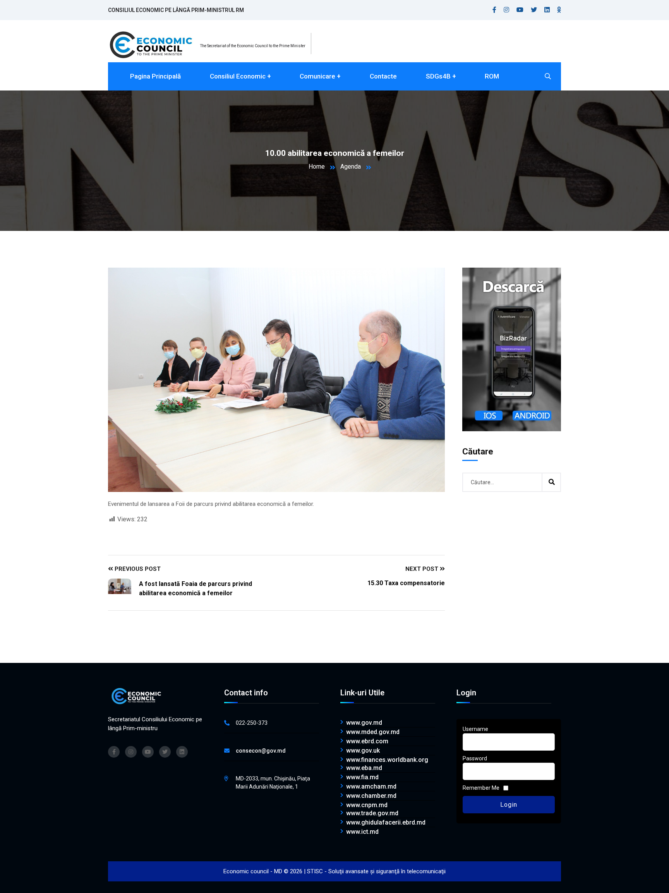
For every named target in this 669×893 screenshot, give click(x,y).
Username (475, 729)
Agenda (350, 166)
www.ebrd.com (367, 741)
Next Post (422, 568)
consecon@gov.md (261, 750)
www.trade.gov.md (372, 813)
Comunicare (317, 76)
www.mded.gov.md (373, 732)
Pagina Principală (155, 76)
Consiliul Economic (238, 76)
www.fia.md (362, 777)
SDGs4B (438, 76)
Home (317, 166)
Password (475, 758)
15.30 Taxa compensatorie (406, 583)
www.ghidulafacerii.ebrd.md (385, 823)
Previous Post (137, 568)
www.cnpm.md (367, 805)
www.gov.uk (363, 751)
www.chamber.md (371, 796)
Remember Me (481, 788)
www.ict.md (362, 832)
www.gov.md (364, 723)
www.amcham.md (371, 787)
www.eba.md (364, 768)
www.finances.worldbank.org (387, 760)
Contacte (383, 76)
